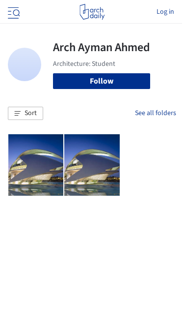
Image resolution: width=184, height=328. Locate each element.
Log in (165, 11)
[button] (25, 113)
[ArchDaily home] (92, 12)
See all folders (155, 113)
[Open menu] (13, 12)
